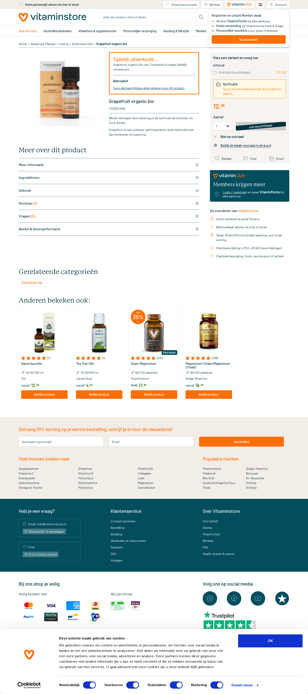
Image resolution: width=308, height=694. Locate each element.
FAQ (113, 554)
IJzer (141, 478)
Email (116, 442)
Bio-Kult (208, 478)
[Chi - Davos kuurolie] (44, 333)
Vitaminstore (212, 468)
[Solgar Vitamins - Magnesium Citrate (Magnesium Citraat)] (209, 333)
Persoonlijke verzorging (139, 31)
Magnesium (146, 483)
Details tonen (242, 685)
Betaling (116, 534)
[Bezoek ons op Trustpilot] (282, 598)
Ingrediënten (29, 177)
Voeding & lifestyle (176, 31)
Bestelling (117, 528)
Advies (207, 528)
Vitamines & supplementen (97, 31)
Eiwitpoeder (27, 478)
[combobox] (154, 17)
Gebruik (25, 190)
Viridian (251, 487)
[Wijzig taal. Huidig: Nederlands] (260, 4)
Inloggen (116, 560)
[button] (44, 358)
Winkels (214, 5)
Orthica (251, 483)
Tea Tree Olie (85, 363)
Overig (63, 44)
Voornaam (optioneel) (36, 442)
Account (281, 5)
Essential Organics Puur (219, 483)
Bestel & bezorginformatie (39, 229)
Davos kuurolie (31, 363)
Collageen (144, 473)
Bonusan (252, 473)
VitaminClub (211, 534)
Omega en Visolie (30, 487)
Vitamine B (145, 468)
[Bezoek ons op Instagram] (210, 598)
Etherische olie (82, 44)
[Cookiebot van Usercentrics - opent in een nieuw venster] (29, 685)
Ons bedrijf (210, 521)
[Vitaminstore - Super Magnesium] (154, 333)
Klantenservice (126, 511)
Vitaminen (85, 468)
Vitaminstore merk (184, 5)
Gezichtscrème (29, 483)
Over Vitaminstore (221, 511)
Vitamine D (85, 473)
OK (270, 641)
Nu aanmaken (248, 39)
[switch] (132, 685)
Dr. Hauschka (255, 478)
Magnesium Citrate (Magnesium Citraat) (208, 365)
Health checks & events (218, 554)
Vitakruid (209, 473)
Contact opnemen (123, 521)
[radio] (215, 72)
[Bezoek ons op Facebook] (234, 598)
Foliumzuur (86, 478)
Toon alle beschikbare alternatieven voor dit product (149, 88)
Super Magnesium (143, 363)
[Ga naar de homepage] (52, 17)
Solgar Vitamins (257, 468)
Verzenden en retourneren (128, 541)
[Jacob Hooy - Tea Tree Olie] (99, 333)
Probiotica (85, 487)
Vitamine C (26, 473)
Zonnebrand (146, 487)
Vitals (206, 487)
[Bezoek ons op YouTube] (258, 598)
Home (23, 44)
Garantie (116, 547)
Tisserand (117, 108)
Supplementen (29, 468)
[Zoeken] (201, 17)
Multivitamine (87, 483)
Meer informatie (31, 164)
